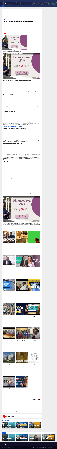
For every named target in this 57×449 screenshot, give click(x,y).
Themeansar (12, 447)
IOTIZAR (4, 3)
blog (4, 19)
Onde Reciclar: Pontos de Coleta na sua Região (33, 411)
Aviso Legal (34, 447)
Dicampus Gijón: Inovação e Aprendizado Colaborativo (34, 426)
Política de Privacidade (50, 447)
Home (32, 447)
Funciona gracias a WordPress (5, 447)
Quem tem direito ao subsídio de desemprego (10, 411)
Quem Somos (54, 447)
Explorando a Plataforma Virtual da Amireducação (7, 426)
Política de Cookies (45, 447)
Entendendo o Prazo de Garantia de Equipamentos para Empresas (21, 426)
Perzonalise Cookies (41, 447)
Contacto (37, 447)
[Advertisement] (21, 13)
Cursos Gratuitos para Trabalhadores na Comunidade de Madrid (34, 438)
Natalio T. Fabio (11, 416)
